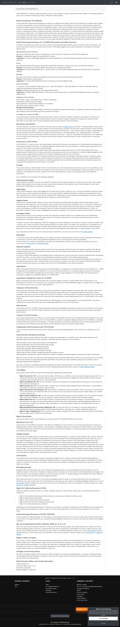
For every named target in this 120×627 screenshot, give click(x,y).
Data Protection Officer (87, 367)
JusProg (73, 578)
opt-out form (31, 243)
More (33, 2)
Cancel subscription (51, 588)
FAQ (16, 586)
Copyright (48, 590)
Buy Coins (27, 2)
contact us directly (42, 243)
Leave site (103, 623)
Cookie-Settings (81, 598)
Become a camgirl (82, 584)
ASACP (79, 590)
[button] (116, 2)
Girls (15, 2)
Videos (10, 2)
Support (17, 584)
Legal (47, 584)
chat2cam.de (64, 622)
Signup (20, 2)
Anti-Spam (80, 596)
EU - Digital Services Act (52, 586)
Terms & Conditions (82, 592)
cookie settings (88, 232)
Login (111, 2)
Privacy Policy (80, 594)
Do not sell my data (82, 600)
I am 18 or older (103, 618)
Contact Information (51, 592)
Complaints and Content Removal (60, 616)
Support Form (68, 126)
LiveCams (5, 2)
